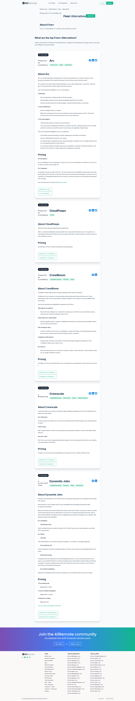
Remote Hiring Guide (50, 673)
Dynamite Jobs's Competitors (47, 616)
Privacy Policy (109, 698)
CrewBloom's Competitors (46, 376)
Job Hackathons (49, 667)
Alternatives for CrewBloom (46, 372)
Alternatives (66, 9)
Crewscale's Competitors (46, 464)
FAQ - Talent (48, 682)
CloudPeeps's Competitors (46, 258)
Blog (46, 662)
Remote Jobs (48, 656)
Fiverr (59, 9)
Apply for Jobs (75, 644)
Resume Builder (49, 660)
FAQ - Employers (49, 684)
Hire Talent (59, 644)
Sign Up (110, 3)
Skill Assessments (49, 669)
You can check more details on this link (49, 606)
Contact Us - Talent (50, 686)
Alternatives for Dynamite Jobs (47, 612)
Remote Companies (50, 658)
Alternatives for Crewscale (46, 459)
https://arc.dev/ (61, 182)
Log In (102, 3)
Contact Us (101, 698)
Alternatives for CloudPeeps (47, 253)
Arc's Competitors (44, 193)
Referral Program (49, 665)
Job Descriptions (49, 680)
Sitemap (47, 691)
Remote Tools (43, 9)
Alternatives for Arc (44, 189)
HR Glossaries (48, 678)
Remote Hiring (52, 9)
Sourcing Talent (49, 675)
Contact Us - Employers (51, 689)
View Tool (91, 16)
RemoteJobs (74, 656)
